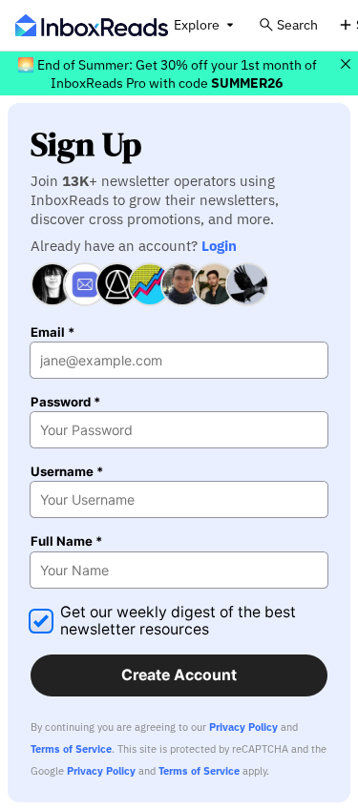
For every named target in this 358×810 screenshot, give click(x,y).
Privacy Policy (243, 727)
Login (219, 245)
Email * (52, 332)
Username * (67, 472)
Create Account (179, 675)
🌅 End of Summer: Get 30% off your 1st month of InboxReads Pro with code (167, 73)
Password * (65, 402)
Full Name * (66, 541)
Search (297, 24)
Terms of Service (71, 749)
